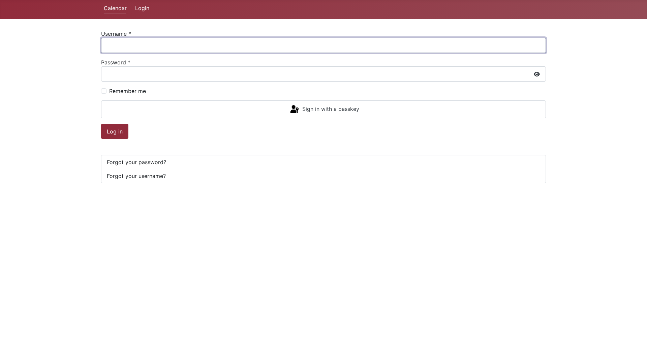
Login (142, 8)
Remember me (127, 91)
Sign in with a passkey (330, 108)
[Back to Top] (635, 351)
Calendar (115, 8)
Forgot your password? (136, 162)
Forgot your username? (136, 176)
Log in (115, 131)
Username (116, 33)
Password (115, 62)
